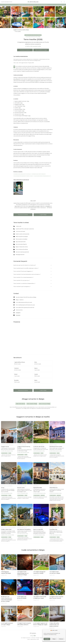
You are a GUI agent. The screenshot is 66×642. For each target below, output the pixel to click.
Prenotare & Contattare (25, 50)
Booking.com (42, 495)
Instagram (48, 206)
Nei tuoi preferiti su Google (41, 50)
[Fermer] (32, 322)
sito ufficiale (16, 79)
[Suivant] (32, 321)
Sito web (26, 454)
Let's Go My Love (33, 1)
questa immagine (34, 80)
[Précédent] (34, 321)
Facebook (18, 315)
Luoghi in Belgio (43, 214)
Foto (28, 101)
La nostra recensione (20, 454)
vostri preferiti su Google (33, 206)
